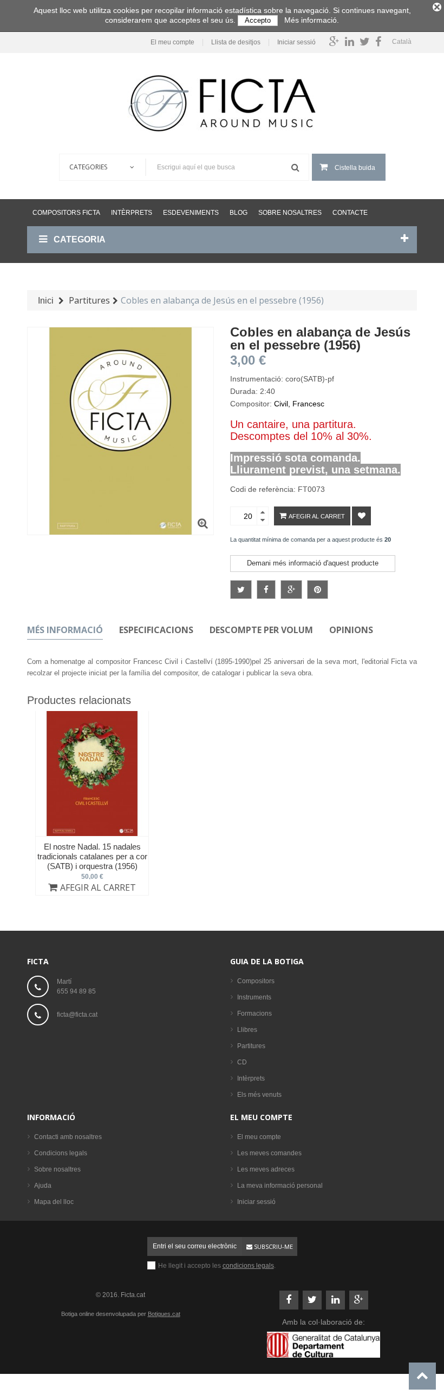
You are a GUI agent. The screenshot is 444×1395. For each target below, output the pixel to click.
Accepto (258, 20)
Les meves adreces (266, 1169)
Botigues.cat (164, 1314)
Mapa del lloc (54, 1202)
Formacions (254, 1013)
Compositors (256, 981)
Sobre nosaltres (290, 212)
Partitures (251, 1046)
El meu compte (172, 42)
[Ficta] (222, 103)
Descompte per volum (261, 630)
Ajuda (42, 1185)
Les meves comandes (269, 1153)
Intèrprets (131, 212)
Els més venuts (259, 1094)
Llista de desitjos (235, 42)
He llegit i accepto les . (217, 1265)
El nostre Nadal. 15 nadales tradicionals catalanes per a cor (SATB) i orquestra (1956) (92, 856)
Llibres (247, 1030)
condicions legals (248, 1265)
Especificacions (156, 630)
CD (242, 1062)
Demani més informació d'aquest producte (312, 563)
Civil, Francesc (299, 403)
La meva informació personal (280, 1185)
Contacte (350, 212)
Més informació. (311, 20)
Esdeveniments (191, 212)
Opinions (351, 630)
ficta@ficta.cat (77, 1014)
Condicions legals (60, 1153)
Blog (238, 212)
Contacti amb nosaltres (68, 1137)
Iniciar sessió (296, 42)
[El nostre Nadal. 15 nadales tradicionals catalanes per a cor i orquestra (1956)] (92, 773)
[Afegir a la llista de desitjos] (361, 515)
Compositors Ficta (66, 212)
